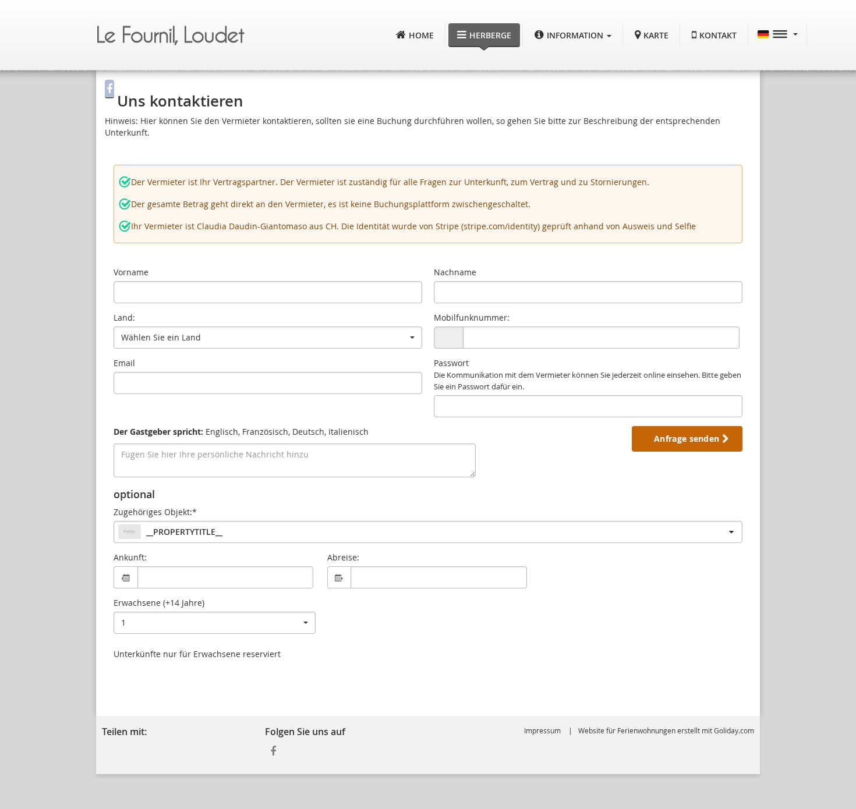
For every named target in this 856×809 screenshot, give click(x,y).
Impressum (542, 730)
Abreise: (343, 557)
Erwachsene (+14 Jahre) (159, 602)
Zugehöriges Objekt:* (155, 511)
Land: (124, 317)
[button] (573, 35)
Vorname (131, 272)
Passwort (587, 374)
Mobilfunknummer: (472, 317)
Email (124, 362)
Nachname (455, 272)
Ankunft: (130, 557)
